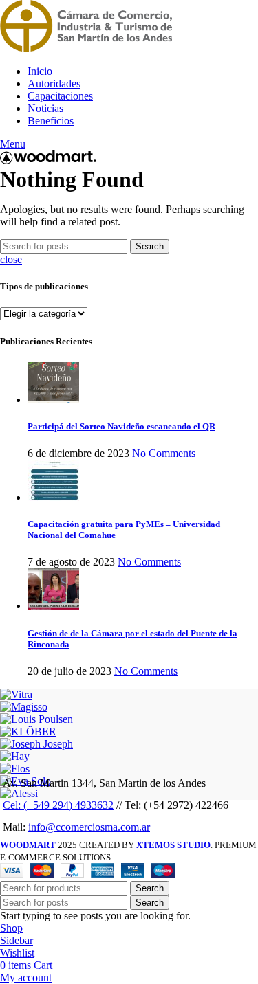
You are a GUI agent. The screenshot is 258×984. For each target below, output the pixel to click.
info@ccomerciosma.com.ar (89, 827)
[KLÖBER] (28, 731)
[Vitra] (16, 694)
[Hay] (15, 756)
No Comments (163, 453)
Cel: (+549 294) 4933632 (58, 805)
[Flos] (15, 768)
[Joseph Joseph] (36, 744)
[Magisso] (23, 707)
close (11, 259)
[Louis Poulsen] (36, 719)
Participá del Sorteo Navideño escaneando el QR (121, 426)
